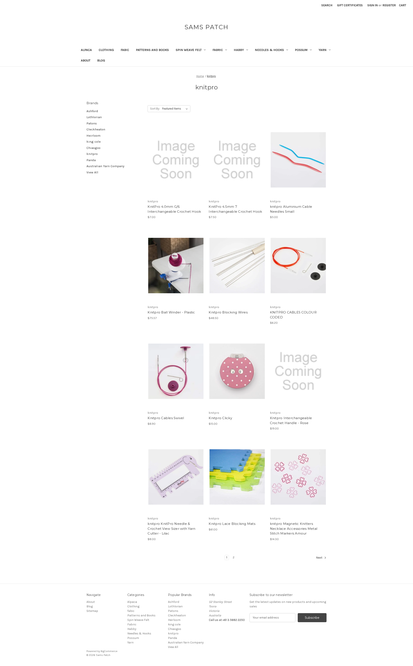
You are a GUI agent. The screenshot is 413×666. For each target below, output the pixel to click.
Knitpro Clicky (220, 418)
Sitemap (92, 611)
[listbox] (176, 108)
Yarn (323, 50)
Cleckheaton (95, 129)
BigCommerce (109, 651)
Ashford (92, 111)
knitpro (92, 154)
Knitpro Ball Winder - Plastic (171, 312)
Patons (91, 123)
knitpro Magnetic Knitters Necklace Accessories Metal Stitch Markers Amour (293, 528)
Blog (101, 60)
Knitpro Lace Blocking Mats (232, 524)
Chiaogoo (93, 148)
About (85, 60)
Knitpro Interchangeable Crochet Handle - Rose (291, 420)
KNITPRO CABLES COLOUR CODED (293, 314)
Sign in (372, 5)
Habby (239, 50)
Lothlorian (94, 117)
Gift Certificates (350, 5)
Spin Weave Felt (189, 50)
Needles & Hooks (269, 50)
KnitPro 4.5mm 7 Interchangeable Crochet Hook (235, 209)
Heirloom (93, 135)
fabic (125, 50)
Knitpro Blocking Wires (228, 312)
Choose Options (298, 273)
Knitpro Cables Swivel (166, 418)
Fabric (218, 50)
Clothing (106, 50)
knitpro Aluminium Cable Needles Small (291, 209)
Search (326, 5)
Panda (91, 160)
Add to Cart (176, 167)
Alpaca (86, 50)
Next (319, 557)
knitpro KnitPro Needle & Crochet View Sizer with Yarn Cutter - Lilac (171, 528)
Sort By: (155, 108)
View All (92, 172)
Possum (301, 50)
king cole (93, 142)
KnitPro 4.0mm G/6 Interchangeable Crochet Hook (174, 209)
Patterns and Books (152, 50)
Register (389, 5)
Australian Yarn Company (105, 166)
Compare (174, 160)
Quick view (175, 152)
